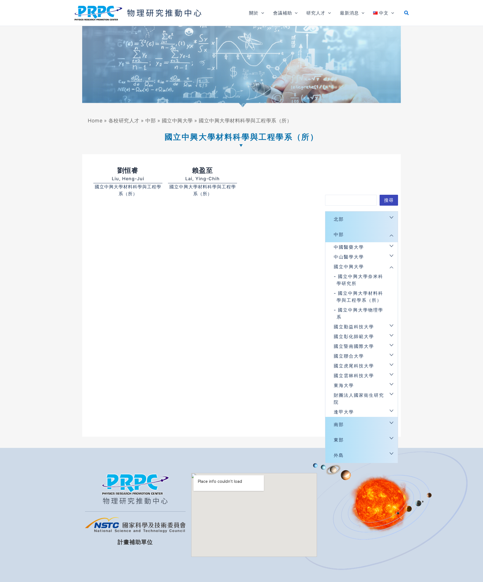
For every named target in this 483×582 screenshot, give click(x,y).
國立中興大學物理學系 (360, 313)
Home (95, 120)
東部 (339, 440)
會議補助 (282, 13)
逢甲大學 (344, 412)
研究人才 (315, 13)
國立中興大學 (177, 120)
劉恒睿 (127, 170)
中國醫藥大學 (349, 247)
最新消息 (349, 13)
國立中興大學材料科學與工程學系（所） (360, 296)
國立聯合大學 (349, 356)
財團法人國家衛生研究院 (359, 398)
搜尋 (389, 200)
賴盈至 (202, 170)
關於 (254, 13)
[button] (261, 13)
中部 (150, 120)
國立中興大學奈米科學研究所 (360, 280)
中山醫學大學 (349, 257)
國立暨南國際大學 (354, 346)
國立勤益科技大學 (354, 326)
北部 (339, 219)
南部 (339, 424)
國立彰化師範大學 (354, 336)
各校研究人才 (123, 120)
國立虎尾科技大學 (354, 366)
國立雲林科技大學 (354, 375)
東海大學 (344, 385)
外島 (339, 455)
